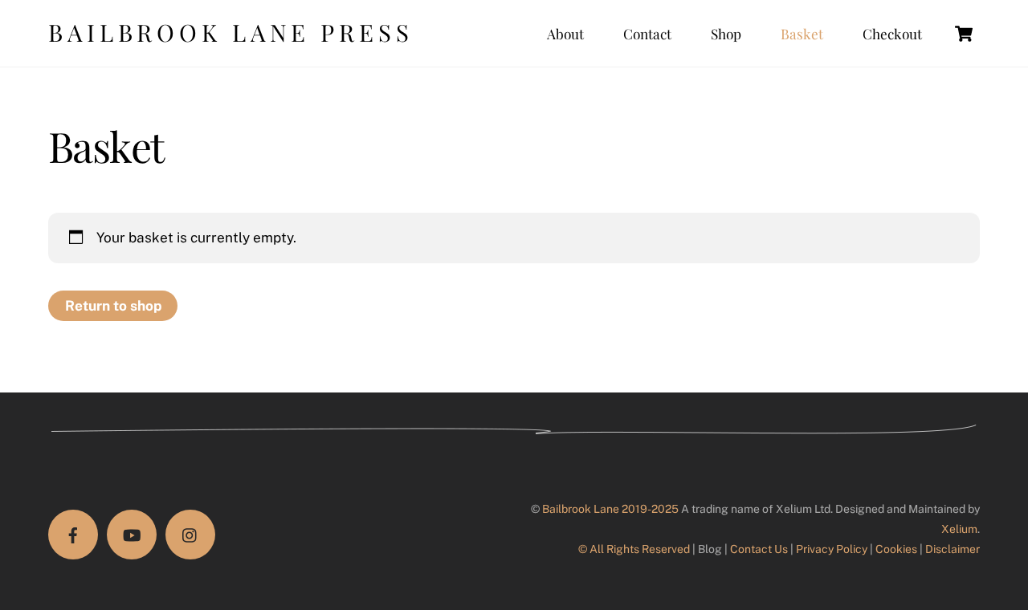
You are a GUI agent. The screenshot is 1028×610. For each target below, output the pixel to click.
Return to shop (113, 306)
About (565, 33)
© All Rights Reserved (634, 549)
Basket (802, 33)
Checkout (892, 33)
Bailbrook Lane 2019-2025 (610, 508)
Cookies (896, 549)
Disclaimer (952, 549)
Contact (647, 33)
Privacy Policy (831, 549)
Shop (726, 33)
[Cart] (964, 34)
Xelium (959, 529)
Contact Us (759, 549)
